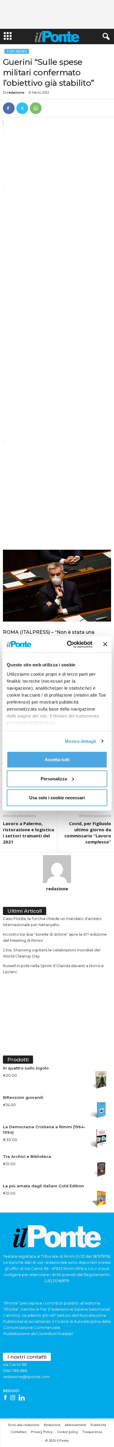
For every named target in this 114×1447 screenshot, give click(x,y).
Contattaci (19, 1432)
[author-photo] (57, 869)
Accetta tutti (57, 759)
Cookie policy (67, 1432)
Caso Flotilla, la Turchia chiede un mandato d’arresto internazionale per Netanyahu (52, 921)
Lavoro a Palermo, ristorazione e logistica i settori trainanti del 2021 (28, 832)
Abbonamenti (75, 1425)
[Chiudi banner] (105, 644)
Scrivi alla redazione (23, 1425)
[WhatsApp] (36, 108)
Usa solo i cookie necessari (57, 797)
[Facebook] (9, 108)
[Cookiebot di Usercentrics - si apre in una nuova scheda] (69, 644)
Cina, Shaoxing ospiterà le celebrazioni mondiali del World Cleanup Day (51, 953)
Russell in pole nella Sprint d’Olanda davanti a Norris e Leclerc (53, 968)
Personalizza (54, 778)
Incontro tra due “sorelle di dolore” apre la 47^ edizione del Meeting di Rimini (55, 937)
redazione (15, 92)
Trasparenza (92, 1432)
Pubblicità (98, 1425)
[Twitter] (22, 108)
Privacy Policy (42, 1432)
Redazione (52, 1425)
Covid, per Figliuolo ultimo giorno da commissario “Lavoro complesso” (87, 832)
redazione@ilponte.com (26, 1376)
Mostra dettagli (80, 740)
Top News (16, 51)
